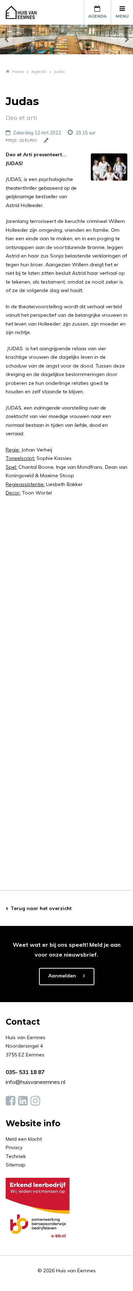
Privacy (14, 1147)
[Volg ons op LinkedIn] (23, 1101)
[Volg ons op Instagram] (35, 1101)
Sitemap (16, 1165)
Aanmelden (62, 975)
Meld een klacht (24, 1139)
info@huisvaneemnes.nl (35, 1081)
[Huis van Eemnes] (25, 12)
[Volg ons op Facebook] (10, 1101)
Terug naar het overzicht (41, 908)
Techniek (16, 1156)
